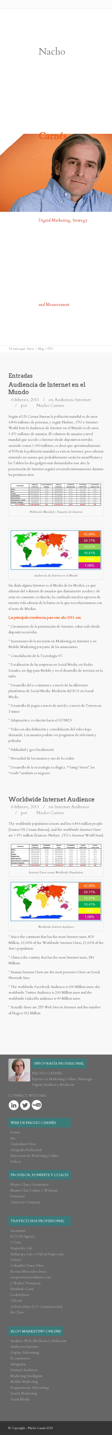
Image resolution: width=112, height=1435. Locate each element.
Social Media (20, 1399)
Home (15, 1132)
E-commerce (20, 1358)
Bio (12, 1138)
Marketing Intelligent (26, 1376)
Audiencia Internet (73, 400)
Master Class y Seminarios (29, 1184)
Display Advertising (24, 1352)
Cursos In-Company (25, 1202)
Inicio (30, 349)
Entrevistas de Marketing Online (34, 1155)
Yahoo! (15, 1259)
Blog (41, 349)
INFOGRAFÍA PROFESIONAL (59, 1063)
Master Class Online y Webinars (34, 1190)
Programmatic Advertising (29, 1387)
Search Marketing (23, 1393)
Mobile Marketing (24, 1381)
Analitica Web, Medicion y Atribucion (38, 1340)
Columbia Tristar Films (27, 1265)
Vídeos (15, 1161)
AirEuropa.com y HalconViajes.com (37, 1254)
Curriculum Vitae (23, 1144)
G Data (15, 1242)
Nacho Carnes (50, 405)
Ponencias (17, 1196)
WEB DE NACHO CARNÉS (33, 1122)
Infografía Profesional (26, 1150)
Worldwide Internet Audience (51, 799)
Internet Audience (72, 807)
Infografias (18, 1364)
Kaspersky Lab (21, 1248)
